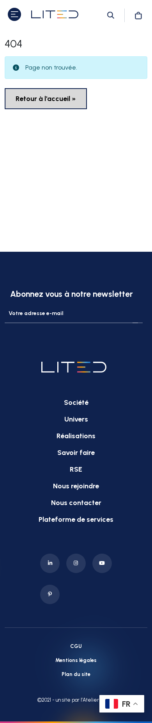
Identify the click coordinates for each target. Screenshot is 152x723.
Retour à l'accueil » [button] (46, 98)
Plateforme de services (76, 519)
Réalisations (76, 436)
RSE (76, 469)
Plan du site (76, 674)
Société (76, 402)
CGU (76, 646)
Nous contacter (76, 502)
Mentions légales (76, 660)
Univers (76, 419)
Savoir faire (76, 452)
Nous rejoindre (76, 486)
